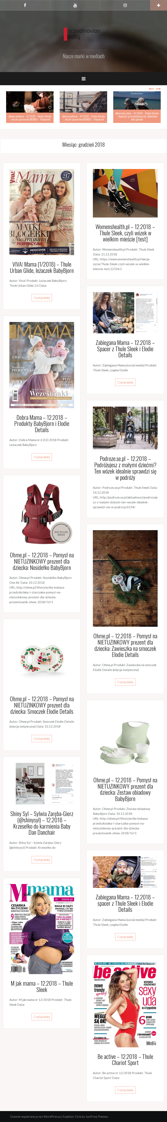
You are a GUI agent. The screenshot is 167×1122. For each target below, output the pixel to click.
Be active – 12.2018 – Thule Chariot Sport (125, 1059)
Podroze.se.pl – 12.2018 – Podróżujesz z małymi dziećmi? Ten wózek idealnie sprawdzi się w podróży (125, 467)
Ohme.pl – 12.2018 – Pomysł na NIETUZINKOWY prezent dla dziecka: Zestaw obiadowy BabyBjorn (125, 789)
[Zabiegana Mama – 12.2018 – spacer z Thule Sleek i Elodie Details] (125, 871)
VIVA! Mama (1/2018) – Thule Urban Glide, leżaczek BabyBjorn (42, 267)
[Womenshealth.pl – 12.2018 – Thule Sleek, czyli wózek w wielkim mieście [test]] (125, 193)
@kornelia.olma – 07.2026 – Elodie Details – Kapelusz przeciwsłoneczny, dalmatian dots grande (137, 116)
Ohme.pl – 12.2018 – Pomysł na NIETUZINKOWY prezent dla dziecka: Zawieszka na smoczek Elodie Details (125, 645)
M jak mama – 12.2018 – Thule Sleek (42, 986)
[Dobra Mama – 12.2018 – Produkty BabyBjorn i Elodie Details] (41, 364)
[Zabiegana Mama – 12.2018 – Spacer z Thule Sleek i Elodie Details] (125, 312)
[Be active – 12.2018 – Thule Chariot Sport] (125, 1004)
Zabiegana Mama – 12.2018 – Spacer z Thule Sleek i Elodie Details (125, 348)
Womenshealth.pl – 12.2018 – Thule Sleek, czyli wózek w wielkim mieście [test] (125, 232)
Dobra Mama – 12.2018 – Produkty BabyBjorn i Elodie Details (41, 423)
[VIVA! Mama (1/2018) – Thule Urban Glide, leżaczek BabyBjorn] (41, 211)
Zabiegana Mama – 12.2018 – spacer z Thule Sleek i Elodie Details (125, 903)
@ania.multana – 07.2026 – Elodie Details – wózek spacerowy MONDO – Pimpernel (30, 117)
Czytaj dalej (42, 297)
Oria (78, 1116)
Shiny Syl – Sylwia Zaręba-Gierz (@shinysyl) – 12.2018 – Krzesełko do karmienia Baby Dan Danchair (41, 822)
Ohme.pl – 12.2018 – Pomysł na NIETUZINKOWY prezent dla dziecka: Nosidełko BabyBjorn (42, 561)
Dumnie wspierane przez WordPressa (35, 1116)
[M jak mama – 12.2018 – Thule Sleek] (41, 928)
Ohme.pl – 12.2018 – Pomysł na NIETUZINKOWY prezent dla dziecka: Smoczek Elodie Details (42, 705)
